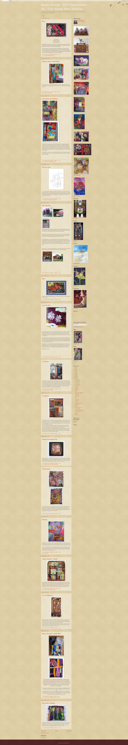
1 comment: (55, 696)
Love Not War (46, 305)
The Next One (46, 167)
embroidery (51, 589)
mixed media (56, 464)
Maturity (44, 519)
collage (53, 464)
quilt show (58, 697)
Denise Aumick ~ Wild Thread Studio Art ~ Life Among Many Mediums (64, 7)
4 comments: (56, 588)
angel (45, 199)
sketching (52, 199)
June (76, 388)
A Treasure (45, 361)
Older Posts (69, 731)
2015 (75, 367)
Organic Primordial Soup (49, 439)
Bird (43, 279)
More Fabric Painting (48, 703)
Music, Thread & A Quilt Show (51, 634)
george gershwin (49, 55)
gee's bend (54, 697)
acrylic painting (46, 464)
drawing (50, 199)
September (77, 384)
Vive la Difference (47, 595)
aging (45, 553)
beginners (51, 161)
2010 (75, 374)
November (76, 381)
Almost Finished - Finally (49, 559)
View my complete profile (81, 21)
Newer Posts (43, 731)
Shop (43, 15)
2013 (75, 370)
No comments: (56, 198)
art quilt (48, 161)
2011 (75, 373)
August (76, 385)
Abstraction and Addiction (50, 99)
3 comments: (56, 160)
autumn (45, 55)
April (76, 413)
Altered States (46, 469)
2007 (75, 378)
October (76, 382)
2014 (75, 369)
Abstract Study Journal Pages (51, 61)
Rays (43, 21)
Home (56, 731)
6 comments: (56, 433)
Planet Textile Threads (75, 421)
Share (74, 363)
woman (56, 199)
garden (54, 589)
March (76, 414)
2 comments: (56, 54)
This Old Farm (46, 205)
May (76, 389)
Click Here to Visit (43, 737)
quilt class (54, 161)
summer (53, 55)
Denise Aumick (81, 20)
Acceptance (45, 396)
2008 (75, 377)
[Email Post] (59, 54)
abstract (45, 161)
